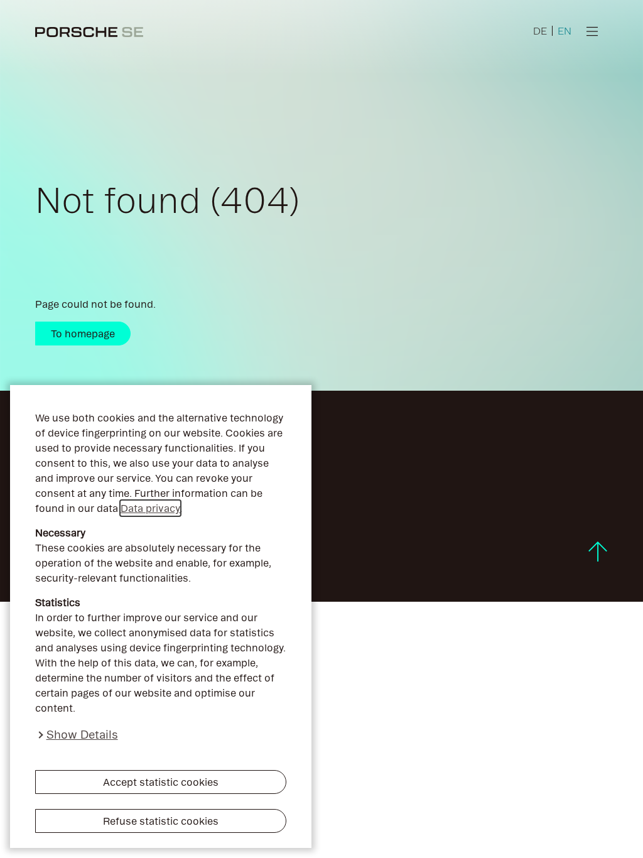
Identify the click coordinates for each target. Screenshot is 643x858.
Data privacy (150, 508)
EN (564, 30)
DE (540, 30)
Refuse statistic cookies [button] (161, 821)
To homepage (83, 333)
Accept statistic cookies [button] (161, 782)
